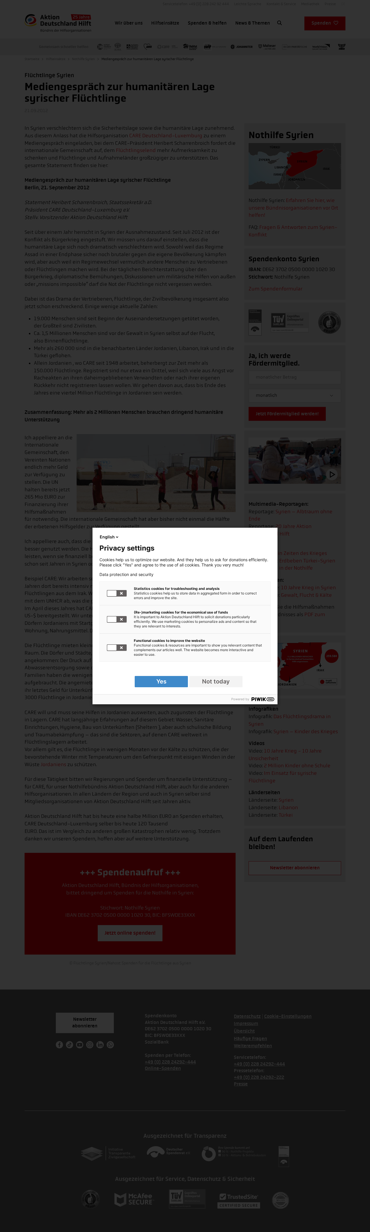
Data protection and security (126, 574)
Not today (216, 681)
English (107, 536)
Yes (161, 681)
